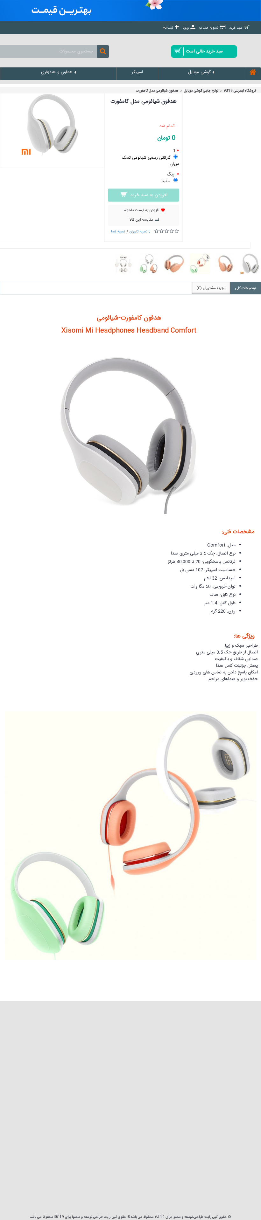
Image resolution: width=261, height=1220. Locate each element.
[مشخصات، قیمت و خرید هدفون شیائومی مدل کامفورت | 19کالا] (52, 154)
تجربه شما (118, 232)
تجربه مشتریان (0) (210, 288)
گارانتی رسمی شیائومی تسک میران (150, 160)
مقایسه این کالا (141, 220)
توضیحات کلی (245, 288)
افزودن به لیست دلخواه (141, 210)
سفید (166, 181)
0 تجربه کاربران (140, 232)
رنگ (171, 174)
